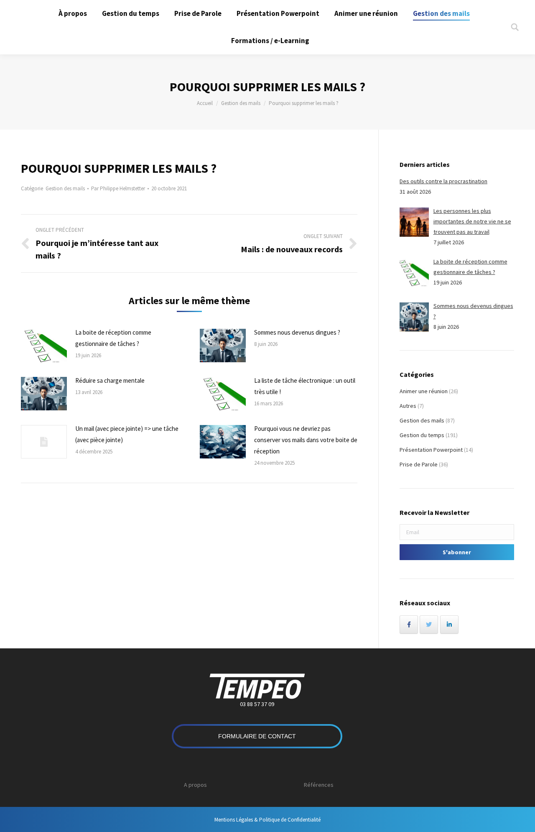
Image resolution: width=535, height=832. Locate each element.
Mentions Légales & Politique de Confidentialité (267, 819)
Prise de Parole (419, 464)
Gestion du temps (422, 435)
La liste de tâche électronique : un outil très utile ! (304, 386)
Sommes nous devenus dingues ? (297, 332)
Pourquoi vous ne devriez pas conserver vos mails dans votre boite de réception (305, 440)
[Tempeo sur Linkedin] (449, 624)
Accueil (205, 103)
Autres (408, 406)
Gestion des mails (240, 103)
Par (118, 188)
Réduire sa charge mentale (110, 380)
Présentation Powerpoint (431, 449)
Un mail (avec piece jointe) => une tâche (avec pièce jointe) (126, 434)
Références (319, 784)
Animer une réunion (424, 391)
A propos (195, 784)
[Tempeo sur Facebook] (409, 624)
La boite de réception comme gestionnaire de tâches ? (113, 338)
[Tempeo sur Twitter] (429, 624)
